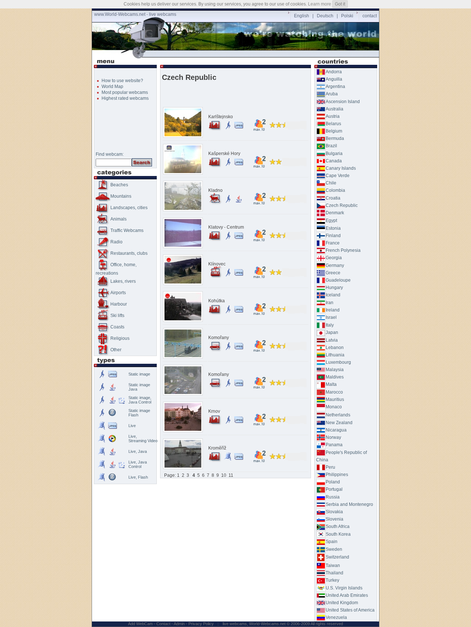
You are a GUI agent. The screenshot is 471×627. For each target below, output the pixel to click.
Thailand (334, 572)
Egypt (331, 220)
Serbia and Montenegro (349, 504)
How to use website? (122, 80)
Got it (340, 4)
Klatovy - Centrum (226, 227)
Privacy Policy (201, 623)
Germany (335, 265)
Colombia (335, 190)
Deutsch (325, 15)
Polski (347, 15)
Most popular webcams (125, 92)
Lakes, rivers (123, 281)
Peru (330, 467)
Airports (118, 292)
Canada (334, 160)
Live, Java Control (137, 464)
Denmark (335, 212)
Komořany (218, 337)
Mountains (120, 196)
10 (223, 475)
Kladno (215, 190)
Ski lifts (117, 315)
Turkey (332, 580)
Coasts (117, 327)
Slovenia (334, 519)
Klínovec (217, 264)
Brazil (331, 145)
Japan (332, 332)
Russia (333, 497)
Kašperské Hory (224, 153)
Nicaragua (336, 430)
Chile (331, 183)
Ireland (333, 310)
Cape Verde (338, 175)
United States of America (350, 610)
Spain (331, 541)
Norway (333, 437)
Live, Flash (138, 477)
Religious (120, 338)
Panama (334, 444)
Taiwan (333, 565)
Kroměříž (217, 448)
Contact (163, 623)
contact (369, 15)
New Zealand (339, 422)
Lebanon (335, 347)
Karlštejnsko (220, 116)
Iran (329, 302)
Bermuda (335, 138)
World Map (112, 86)
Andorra (334, 71)
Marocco (334, 392)
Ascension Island (343, 101)
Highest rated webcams (125, 98)
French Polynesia (343, 250)
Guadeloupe (338, 280)
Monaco (334, 406)
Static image (139, 374)
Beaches (119, 184)
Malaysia (335, 369)
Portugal (334, 489)
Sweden (334, 549)
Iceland (333, 294)
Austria (333, 116)
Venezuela (336, 617)
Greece (333, 272)
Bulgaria (334, 153)
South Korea (338, 534)
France (333, 243)
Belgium (334, 131)
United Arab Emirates (347, 595)
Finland (333, 235)
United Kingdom (342, 602)
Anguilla (334, 79)
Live (132, 425)
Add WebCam (140, 623)
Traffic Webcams (127, 230)
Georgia (334, 257)
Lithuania (335, 354)
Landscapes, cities (129, 207)
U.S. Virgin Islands (344, 588)
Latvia (332, 340)
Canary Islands (341, 168)
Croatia (333, 198)
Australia (334, 109)
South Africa (338, 526)
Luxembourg (338, 362)
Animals (118, 219)
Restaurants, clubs (129, 253)
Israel (331, 317)
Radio (116, 241)
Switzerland (337, 557)
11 (231, 475)
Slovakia (334, 511)
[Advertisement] (237, 54)
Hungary (334, 287)
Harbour (118, 304)
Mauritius (335, 399)
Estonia (333, 228)
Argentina (335, 86)
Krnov (214, 411)
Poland (333, 482)
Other (115, 349)
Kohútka (216, 300)
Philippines (337, 474)
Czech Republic (342, 205)
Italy (330, 325)
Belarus (333, 123)
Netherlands (338, 415)
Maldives (335, 377)
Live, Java (137, 451)
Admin (179, 623)
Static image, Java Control (139, 399)
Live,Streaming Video (142, 438)
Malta (331, 384)
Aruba (332, 93)
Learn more (319, 4)
